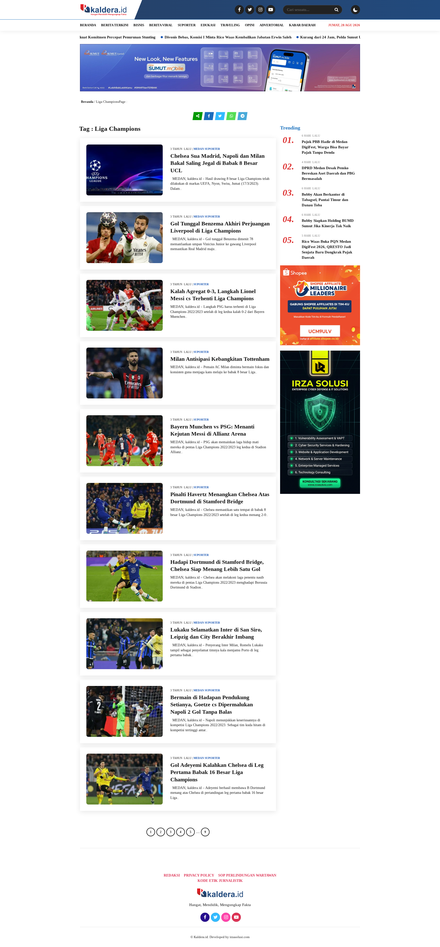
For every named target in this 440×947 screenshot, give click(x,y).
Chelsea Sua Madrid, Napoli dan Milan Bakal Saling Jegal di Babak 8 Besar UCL (217, 163)
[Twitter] (249, 10)
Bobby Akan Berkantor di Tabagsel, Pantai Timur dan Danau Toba (325, 199)
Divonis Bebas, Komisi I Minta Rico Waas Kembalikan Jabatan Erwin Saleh (191, 37)
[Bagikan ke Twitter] (220, 116)
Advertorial (271, 25)
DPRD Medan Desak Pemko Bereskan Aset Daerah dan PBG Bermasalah (328, 173)
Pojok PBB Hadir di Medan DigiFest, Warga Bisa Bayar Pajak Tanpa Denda (325, 147)
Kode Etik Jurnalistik (220, 881)
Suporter (212, 148)
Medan (199, 148)
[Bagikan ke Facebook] (209, 116)
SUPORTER (187, 25)
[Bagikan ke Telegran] (242, 116)
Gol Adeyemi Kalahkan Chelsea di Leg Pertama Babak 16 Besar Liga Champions (217, 772)
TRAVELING (230, 25)
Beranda (87, 102)
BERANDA (88, 25)
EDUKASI (208, 25)
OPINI (249, 25)
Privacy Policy (199, 875)
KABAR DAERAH (302, 25)
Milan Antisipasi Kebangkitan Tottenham (219, 359)
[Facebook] (238, 10)
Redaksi (172, 875)
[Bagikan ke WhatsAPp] (231, 116)
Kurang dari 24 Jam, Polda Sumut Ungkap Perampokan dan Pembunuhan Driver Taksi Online (342, 37)
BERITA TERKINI (114, 25)
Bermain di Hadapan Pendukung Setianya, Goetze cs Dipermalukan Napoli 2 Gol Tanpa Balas (211, 704)
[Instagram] (259, 10)
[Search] (336, 9)
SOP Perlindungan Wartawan (247, 875)
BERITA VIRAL (161, 25)
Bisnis (138, 25)
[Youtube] (270, 10)
